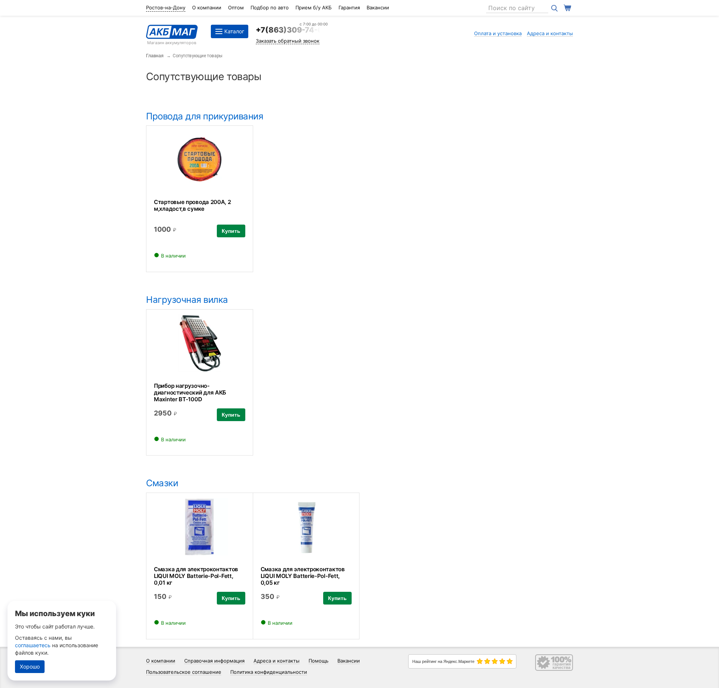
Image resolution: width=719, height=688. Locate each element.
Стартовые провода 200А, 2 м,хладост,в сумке (192, 205)
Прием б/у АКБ (313, 7)
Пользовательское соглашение (183, 672)
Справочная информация (214, 661)
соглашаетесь (33, 645)
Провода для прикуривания (204, 116)
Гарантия (349, 7)
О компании (206, 7)
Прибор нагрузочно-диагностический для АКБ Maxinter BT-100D (190, 392)
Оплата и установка (498, 33)
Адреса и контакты (550, 33)
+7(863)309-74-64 (292, 29)
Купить (231, 231)
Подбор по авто (270, 7)
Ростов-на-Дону (165, 7)
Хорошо (30, 666)
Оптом (236, 7)
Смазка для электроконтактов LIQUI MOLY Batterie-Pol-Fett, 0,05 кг (303, 576)
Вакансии (378, 7)
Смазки (162, 483)
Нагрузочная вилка (187, 299)
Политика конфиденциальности (268, 672)
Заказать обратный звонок (287, 41)
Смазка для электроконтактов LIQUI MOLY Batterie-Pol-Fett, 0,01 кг (196, 576)
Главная (155, 55)
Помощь (318, 661)
